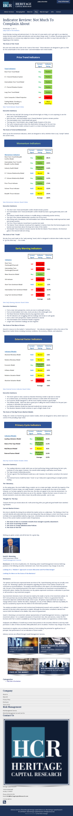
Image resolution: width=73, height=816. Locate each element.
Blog (36, 12)
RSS (4, 802)
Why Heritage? (44, 12)
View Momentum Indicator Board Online (15, 202)
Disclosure (5, 702)
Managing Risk (20, 12)
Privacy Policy (6, 699)
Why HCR (5, 697)
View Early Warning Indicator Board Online (16, 302)
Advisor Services (9, 12)
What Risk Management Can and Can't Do (14, 713)
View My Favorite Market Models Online (15, 461)
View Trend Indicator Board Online (13, 107)
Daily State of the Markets (11, 30)
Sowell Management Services (12, 560)
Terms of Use (6, 704)
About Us (29, 12)
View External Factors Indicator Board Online (16, 389)
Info (52, 12)
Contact (58, 12)
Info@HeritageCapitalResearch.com (17, 796)
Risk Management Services (10, 710)
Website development (30, 813)
